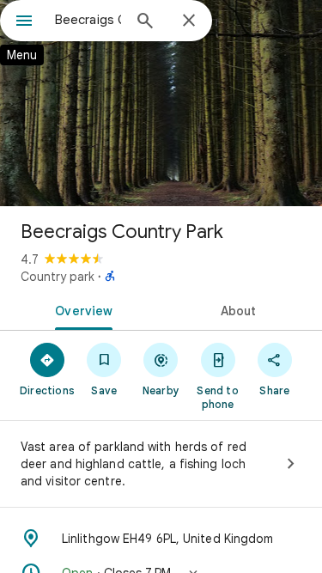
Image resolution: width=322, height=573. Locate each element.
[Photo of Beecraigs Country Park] (161, 103)
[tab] (80, 309)
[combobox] (88, 19)
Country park (57, 276)
